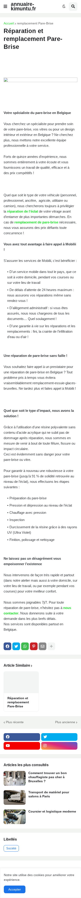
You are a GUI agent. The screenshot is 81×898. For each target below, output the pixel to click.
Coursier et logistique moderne (52, 811)
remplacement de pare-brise (36, 222)
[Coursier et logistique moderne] (15, 816)
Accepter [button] (14, 889)
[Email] (42, 646)
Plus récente (15, 722)
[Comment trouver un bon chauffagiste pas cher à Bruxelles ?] (15, 778)
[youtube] (22, 746)
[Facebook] (7, 646)
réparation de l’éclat (22, 211)
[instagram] (59, 746)
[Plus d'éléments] (51, 646)
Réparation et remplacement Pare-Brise (18, 702)
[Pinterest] (34, 646)
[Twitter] (16, 646)
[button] (5, 6)
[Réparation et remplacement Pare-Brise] (21, 682)
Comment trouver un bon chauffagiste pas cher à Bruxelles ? (47, 777)
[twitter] (59, 737)
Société (11, 848)
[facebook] (22, 737)
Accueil (9, 23)
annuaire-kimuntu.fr (23, 6)
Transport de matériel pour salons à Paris (48, 794)
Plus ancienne (65, 722)
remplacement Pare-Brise (35, 23)
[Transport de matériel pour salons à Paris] (15, 797)
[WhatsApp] (25, 646)
